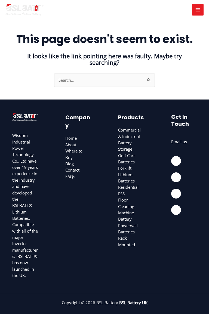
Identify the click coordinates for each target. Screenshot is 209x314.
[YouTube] (176, 210)
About (70, 144)
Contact (72, 170)
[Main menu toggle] (198, 10)
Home (71, 138)
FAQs (70, 176)
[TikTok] (176, 177)
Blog (69, 163)
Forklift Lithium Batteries (126, 174)
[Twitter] (176, 194)
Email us (179, 141)
